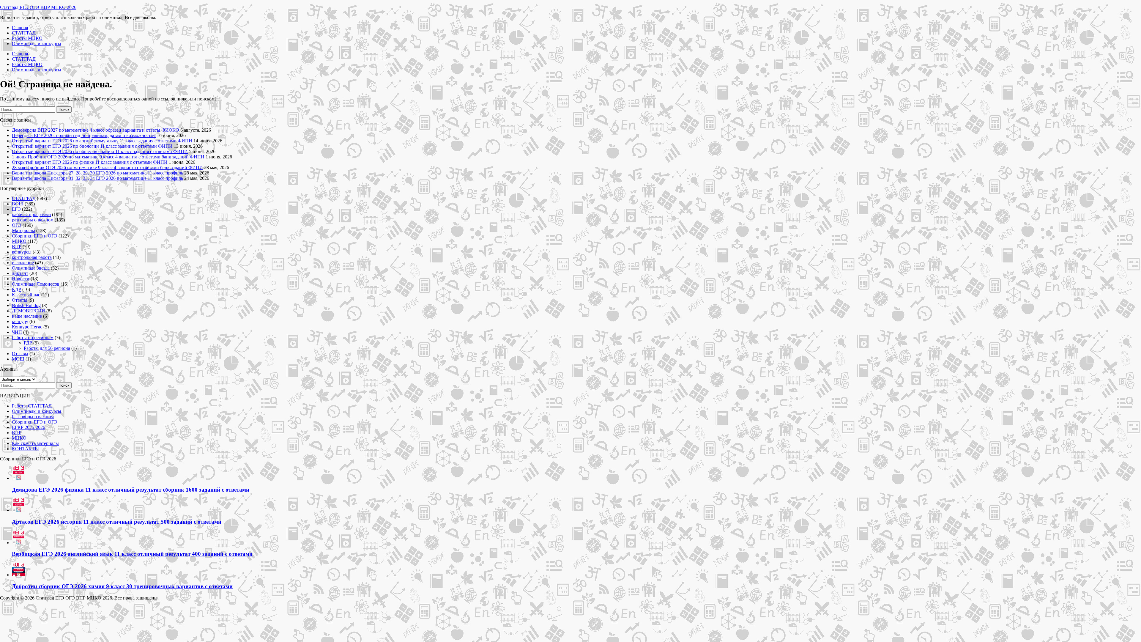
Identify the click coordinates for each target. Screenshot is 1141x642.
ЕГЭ (16, 209)
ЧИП (17, 332)
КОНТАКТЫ (25, 448)
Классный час (26, 294)
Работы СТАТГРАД (32, 405)
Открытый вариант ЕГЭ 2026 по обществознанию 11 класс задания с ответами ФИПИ (100, 151)
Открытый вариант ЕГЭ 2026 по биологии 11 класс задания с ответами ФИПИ (92, 146)
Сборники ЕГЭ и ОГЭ (34, 235)
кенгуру (20, 321)
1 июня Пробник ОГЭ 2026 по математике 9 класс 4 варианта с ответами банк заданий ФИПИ (108, 156)
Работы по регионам (32, 337)
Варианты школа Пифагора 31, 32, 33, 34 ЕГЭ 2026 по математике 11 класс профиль (97, 178)
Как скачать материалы (35, 443)
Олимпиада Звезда (31, 267)
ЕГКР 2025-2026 (28, 427)
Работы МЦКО (27, 38)
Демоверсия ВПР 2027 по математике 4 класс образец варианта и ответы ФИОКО (95, 130)
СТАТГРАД (24, 32)
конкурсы (21, 251)
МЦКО (19, 241)
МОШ (18, 358)
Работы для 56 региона (47, 348)
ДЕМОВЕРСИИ (28, 310)
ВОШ (17, 203)
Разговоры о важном (33, 416)
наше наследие (27, 316)
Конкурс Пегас (27, 326)
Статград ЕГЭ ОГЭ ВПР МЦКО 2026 (38, 7)
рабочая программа (31, 214)
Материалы (23, 230)
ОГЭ (16, 225)
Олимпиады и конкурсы (36, 43)
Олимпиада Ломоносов (35, 284)
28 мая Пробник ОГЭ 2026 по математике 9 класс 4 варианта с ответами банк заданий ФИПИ (107, 167)
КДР (16, 289)
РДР (28, 342)
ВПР (16, 246)
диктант (20, 273)
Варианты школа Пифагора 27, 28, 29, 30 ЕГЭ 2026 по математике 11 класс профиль (97, 172)
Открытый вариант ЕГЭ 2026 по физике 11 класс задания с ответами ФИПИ (90, 162)
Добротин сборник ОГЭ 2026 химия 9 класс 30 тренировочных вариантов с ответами (122, 586)
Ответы (19, 300)
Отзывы (20, 353)
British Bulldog (26, 305)
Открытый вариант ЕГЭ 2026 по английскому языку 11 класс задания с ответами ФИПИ (102, 140)
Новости (20, 278)
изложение (23, 262)
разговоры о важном (32, 219)
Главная (20, 27)
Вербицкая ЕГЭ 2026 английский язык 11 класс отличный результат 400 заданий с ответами (132, 554)
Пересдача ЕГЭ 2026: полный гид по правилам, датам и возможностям (84, 135)
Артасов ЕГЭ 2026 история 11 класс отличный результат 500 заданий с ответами (116, 522)
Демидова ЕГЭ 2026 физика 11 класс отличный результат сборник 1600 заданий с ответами (130, 490)
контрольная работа (32, 257)
